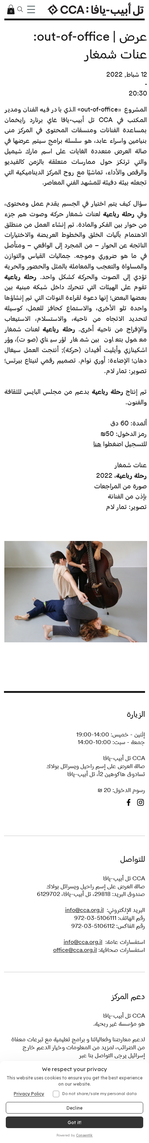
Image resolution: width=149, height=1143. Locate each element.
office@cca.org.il (75, 942)
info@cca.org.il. (125, 1056)
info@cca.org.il (84, 902)
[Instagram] (140, 795)
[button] (11, 9)
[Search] (20, 9)
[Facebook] (128, 795)
